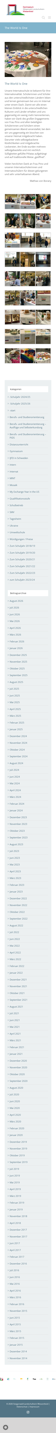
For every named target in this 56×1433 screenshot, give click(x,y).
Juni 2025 (15, 695)
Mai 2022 (15, 945)
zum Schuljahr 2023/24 (22, 579)
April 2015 (15, 1324)
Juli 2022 (14, 932)
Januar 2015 (16, 1344)
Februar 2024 (17, 803)
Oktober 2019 (17, 1155)
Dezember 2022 (18, 898)
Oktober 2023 (17, 830)
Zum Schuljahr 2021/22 (22, 566)
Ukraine (14, 525)
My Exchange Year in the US (24, 491)
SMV (12, 512)
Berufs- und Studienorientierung (27, 417)
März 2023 (15, 878)
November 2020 (18, 1067)
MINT (12, 478)
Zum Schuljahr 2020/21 (22, 559)
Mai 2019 (15, 1182)
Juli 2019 (14, 1168)
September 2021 (19, 999)
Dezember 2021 (18, 979)
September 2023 (19, 837)
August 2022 (16, 925)
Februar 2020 (17, 1128)
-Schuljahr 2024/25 (20, 396)
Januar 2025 (16, 729)
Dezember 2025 (18, 654)
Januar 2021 (16, 1053)
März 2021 (15, 1040)
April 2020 (15, 1114)
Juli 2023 (14, 851)
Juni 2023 (15, 857)
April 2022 (15, 952)
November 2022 (18, 905)
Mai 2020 (15, 1107)
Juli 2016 (14, 1270)
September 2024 (19, 756)
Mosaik (13, 485)
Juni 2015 (15, 1317)
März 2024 (15, 796)
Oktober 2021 (17, 993)
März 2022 (15, 959)
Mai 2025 (15, 702)
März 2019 (15, 1195)
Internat (14, 471)
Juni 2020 (15, 1101)
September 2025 (19, 675)
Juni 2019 (15, 1175)
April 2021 (15, 1033)
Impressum (34, 1406)
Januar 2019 (16, 1209)
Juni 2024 (15, 776)
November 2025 (18, 661)
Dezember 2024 (18, 736)
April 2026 (15, 627)
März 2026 (15, 634)
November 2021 (18, 986)
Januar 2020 (16, 1135)
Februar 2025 (17, 722)
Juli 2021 (14, 1013)
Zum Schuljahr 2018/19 (22, 545)
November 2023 (18, 823)
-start (12, 410)
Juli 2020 (14, 1094)
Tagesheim (15, 518)
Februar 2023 (17, 884)
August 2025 (16, 682)
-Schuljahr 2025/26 (20, 403)
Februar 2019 (17, 1202)
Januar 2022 (16, 972)
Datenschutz (22, 1406)
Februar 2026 (17, 641)
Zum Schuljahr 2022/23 (22, 572)
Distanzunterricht (19, 444)
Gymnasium (16, 451)
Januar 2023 (16, 891)
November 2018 (18, 1216)
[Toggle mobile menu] (49, 17)
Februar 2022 (17, 966)
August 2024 (16, 763)
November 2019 (18, 1148)
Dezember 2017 (18, 1229)
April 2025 (15, 709)
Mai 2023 (15, 864)
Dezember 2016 (18, 1263)
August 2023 (16, 844)
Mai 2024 (15, 783)
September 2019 (19, 1162)
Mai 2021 (15, 1026)
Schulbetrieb (16, 505)
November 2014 (18, 1358)
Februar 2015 (17, 1337)
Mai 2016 (15, 1283)
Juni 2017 (15, 1243)
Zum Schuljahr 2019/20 (22, 552)
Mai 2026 (15, 621)
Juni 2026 (15, 614)
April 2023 (15, 871)
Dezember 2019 (18, 1141)
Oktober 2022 (17, 911)
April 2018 (15, 1223)
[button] (5, 1427)
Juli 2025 (14, 688)
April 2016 (15, 1290)
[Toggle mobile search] (43, 17)
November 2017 (18, 1236)
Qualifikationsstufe (20, 498)
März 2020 (15, 1121)
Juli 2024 (14, 769)
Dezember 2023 (18, 817)
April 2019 (15, 1189)
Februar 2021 (17, 1047)
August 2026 (16, 600)
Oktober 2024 (17, 749)
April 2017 (15, 1250)
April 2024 (15, 790)
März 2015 (15, 1331)
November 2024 (18, 742)
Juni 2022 (15, 939)
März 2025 (15, 715)
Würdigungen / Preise (21, 539)
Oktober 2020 (17, 1074)
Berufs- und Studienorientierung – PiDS (28, 436)
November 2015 (18, 1310)
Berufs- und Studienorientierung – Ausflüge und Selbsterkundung (28, 425)
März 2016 (15, 1297)
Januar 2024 (16, 810)
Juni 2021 (15, 1020)
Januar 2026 (16, 648)
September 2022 (19, 918)
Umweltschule (17, 532)
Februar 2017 (17, 1256)
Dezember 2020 (18, 1060)
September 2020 (19, 1080)
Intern (13, 464)
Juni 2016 (15, 1277)
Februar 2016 (17, 1304)
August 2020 (16, 1087)
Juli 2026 (14, 607)
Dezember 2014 (18, 1351)
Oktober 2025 (17, 668)
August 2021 (16, 1006)
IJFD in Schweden (19, 458)
